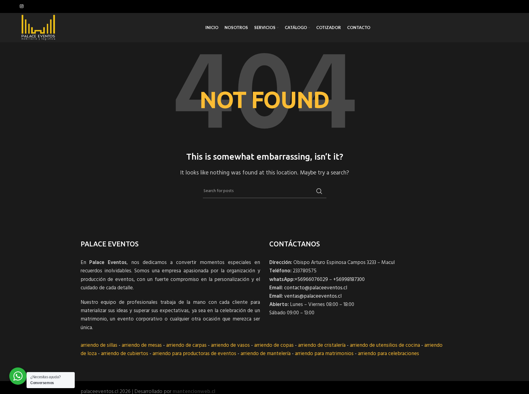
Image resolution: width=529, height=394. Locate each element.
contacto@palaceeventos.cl (315, 288)
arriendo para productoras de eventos (194, 354)
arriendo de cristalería (322, 345)
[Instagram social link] (21, 6)
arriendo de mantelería (266, 354)
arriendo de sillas (99, 345)
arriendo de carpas (186, 345)
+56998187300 (349, 279)
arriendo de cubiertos (124, 354)
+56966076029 (311, 279)
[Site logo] (38, 27)
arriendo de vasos (230, 345)
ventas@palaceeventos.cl (313, 296)
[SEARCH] (319, 191)
